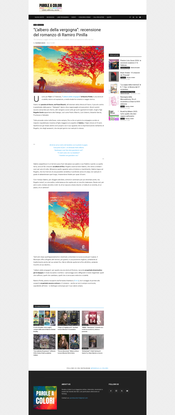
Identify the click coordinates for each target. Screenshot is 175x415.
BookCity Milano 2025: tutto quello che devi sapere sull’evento (129, 113)
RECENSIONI (50, 17)
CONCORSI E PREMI (85, 17)
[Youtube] (140, 17)
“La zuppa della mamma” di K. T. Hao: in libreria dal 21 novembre (130, 87)
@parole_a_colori (99, 368)
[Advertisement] (105, 7)
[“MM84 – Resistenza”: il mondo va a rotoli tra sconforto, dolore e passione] (93, 318)
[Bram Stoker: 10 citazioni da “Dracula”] (114, 77)
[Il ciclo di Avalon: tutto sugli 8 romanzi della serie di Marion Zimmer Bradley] (44, 318)
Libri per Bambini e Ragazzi (127, 92)
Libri (35, 25)
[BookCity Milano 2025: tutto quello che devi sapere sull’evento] (114, 115)
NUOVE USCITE (39, 17)
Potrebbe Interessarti (42, 306)
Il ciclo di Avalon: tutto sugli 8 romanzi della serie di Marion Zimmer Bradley (44, 329)
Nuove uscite (61, 325)
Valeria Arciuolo (135, 67)
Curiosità (36, 325)
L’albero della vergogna (71, 97)
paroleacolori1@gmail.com (79, 398)
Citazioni (123, 77)
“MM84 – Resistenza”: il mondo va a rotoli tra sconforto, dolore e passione (92, 329)
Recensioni (40, 25)
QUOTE (109, 17)
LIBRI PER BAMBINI (63, 17)
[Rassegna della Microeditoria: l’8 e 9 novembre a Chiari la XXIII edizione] (114, 101)
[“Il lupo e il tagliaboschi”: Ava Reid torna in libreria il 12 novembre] (69, 318)
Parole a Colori (131, 77)
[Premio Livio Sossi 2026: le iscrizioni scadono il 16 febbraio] (114, 64)
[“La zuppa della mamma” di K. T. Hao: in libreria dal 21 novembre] (114, 89)
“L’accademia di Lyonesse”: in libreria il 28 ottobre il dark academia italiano (44, 353)
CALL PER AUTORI (98, 17)
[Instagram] (133, 17)
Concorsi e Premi (125, 67)
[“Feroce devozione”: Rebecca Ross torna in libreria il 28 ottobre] (69, 341)
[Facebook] (130, 17)
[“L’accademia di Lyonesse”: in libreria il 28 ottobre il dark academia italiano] (44, 341)
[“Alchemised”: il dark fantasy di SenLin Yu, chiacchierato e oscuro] (93, 341)
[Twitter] (136, 17)
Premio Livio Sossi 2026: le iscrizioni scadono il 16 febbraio (130, 62)
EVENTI (73, 17)
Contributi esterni (40, 43)
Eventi (122, 106)
